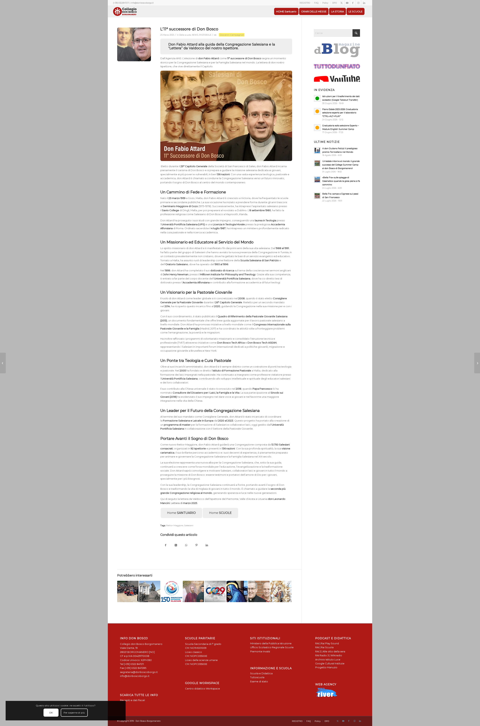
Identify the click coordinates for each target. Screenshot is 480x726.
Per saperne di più (74, 712)
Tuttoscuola (257, 677)
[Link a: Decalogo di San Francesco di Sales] (193, 591)
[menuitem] (305, 3)
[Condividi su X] (176, 545)
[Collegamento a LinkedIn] (364, 3)
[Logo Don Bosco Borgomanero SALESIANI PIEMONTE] (125, 11)
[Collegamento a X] (341, 3)
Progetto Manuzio (326, 667)
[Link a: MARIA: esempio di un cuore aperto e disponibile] (237, 591)
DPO (334, 2)
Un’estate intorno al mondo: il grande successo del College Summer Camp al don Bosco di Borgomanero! (341, 165)
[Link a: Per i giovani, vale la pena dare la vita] (281, 591)
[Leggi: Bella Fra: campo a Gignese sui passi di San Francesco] (317, 195)
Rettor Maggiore (174, 525)
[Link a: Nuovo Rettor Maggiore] (259, 591)
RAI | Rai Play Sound (327, 643)
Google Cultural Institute (329, 663)
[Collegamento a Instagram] (358, 3)
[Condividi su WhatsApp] (186, 545)
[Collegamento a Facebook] (353, 3)
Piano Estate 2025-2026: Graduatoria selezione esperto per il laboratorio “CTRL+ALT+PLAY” (340, 113)
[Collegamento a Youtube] (347, 3)
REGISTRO (305, 2)
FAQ (316, 2)
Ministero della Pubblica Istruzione (271, 643)
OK (51, 712)
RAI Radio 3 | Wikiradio (328, 655)
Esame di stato (259, 681)
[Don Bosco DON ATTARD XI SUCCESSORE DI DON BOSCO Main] (134, 44)
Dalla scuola (185, 35)
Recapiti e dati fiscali (132, 700)
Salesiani (188, 525)
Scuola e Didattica (261, 673)
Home (181, 513)
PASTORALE (205, 35)
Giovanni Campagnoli (232, 34)
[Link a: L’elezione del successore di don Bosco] (215, 591)
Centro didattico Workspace (202, 688)
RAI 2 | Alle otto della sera (330, 651)
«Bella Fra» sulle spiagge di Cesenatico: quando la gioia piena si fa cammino (341, 181)
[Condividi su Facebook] (165, 545)
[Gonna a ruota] (477, 363)
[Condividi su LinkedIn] (207, 545)
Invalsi (266, 651)
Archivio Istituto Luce (327, 659)
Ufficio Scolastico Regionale (267, 647)
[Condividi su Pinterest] (196, 545)
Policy (325, 2)
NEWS (195, 35)
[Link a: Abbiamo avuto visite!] (128, 591)
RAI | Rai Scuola (324, 647)
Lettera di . (184, 502)
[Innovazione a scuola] (3, 363)
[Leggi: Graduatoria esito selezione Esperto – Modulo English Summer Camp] (317, 127)
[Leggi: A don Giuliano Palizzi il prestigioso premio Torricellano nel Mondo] (317, 150)
